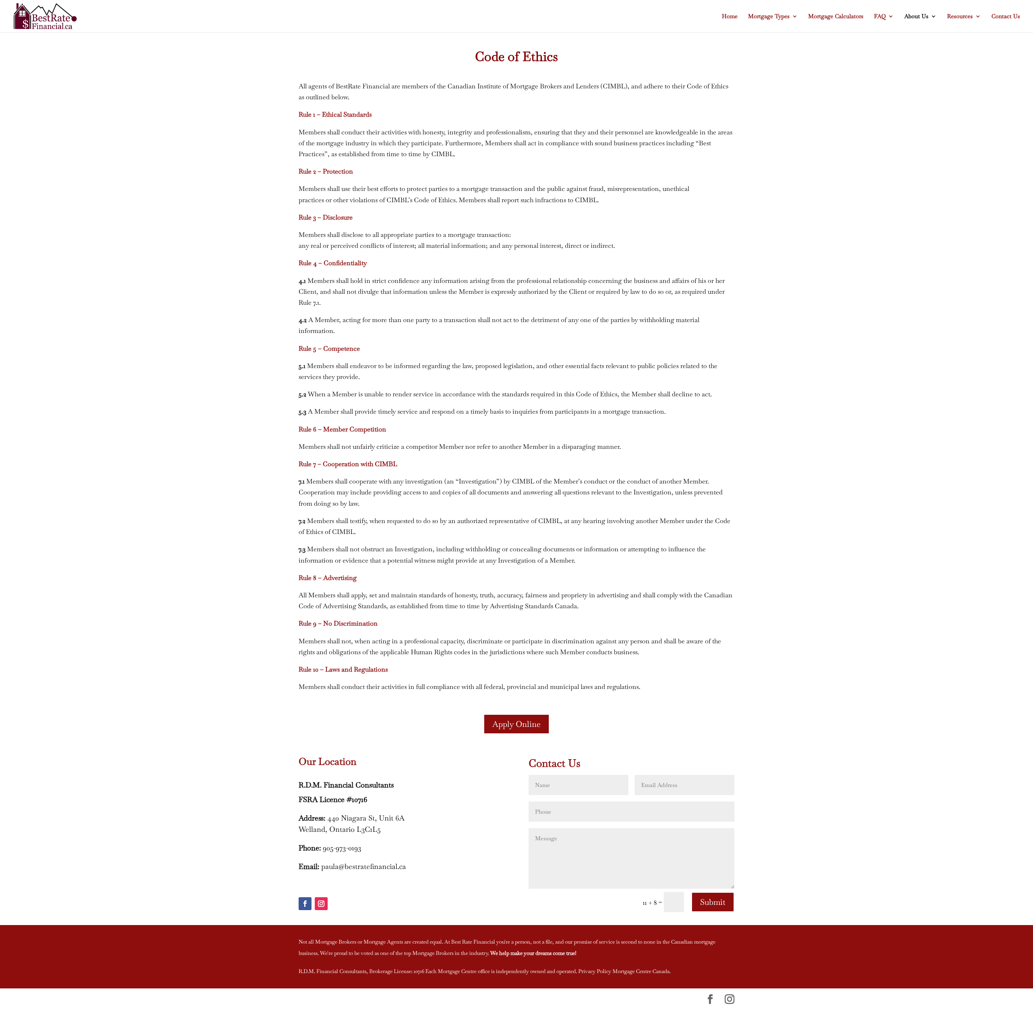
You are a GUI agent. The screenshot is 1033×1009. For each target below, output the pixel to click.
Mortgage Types (769, 16)
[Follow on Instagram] (321, 903)
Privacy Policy (594, 971)
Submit (713, 902)
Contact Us (1005, 16)
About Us (916, 16)
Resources (960, 16)
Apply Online (516, 724)
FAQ (880, 16)
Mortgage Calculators (836, 16)
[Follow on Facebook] (305, 903)
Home (730, 16)
